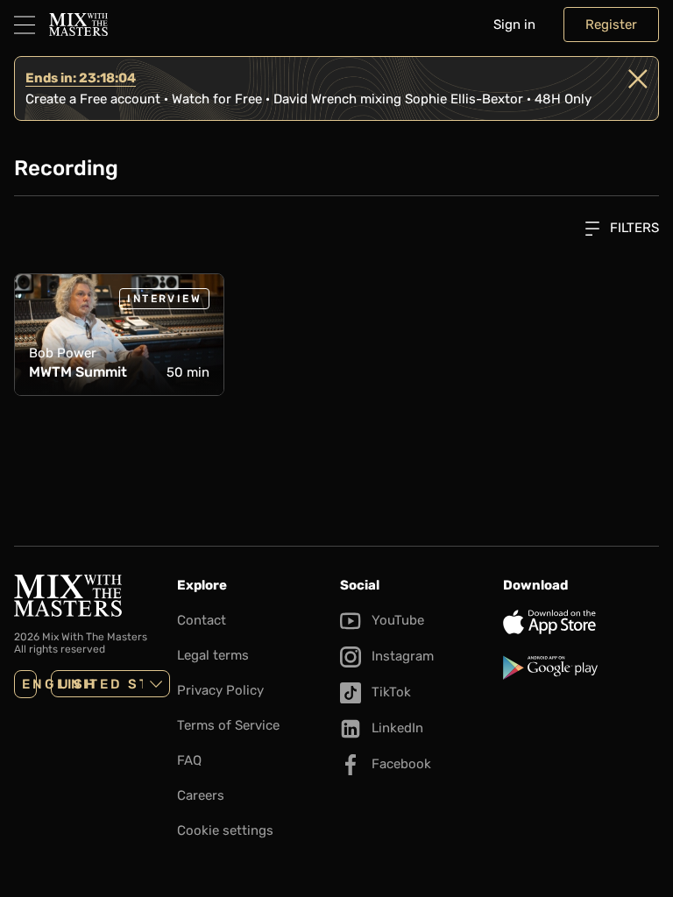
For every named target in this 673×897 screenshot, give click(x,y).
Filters (632, 228)
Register (611, 24)
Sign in (514, 24)
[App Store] (581, 622)
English (29, 684)
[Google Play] (581, 667)
